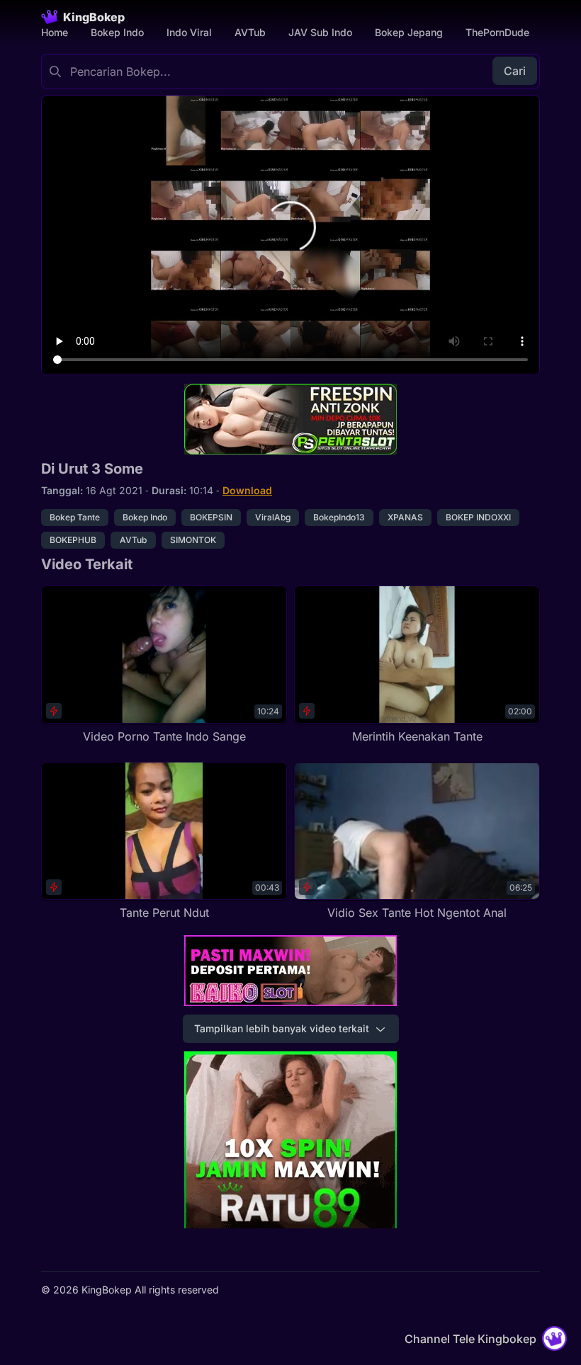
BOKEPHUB (73, 540)
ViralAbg (272, 517)
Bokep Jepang (409, 32)
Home (54, 32)
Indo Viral (189, 32)
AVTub (250, 32)
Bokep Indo (117, 32)
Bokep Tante (75, 517)
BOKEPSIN (211, 517)
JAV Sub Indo (320, 32)
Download (247, 490)
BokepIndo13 (339, 517)
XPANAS (405, 517)
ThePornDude (497, 32)
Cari (515, 71)
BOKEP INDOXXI (478, 517)
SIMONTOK (193, 540)
